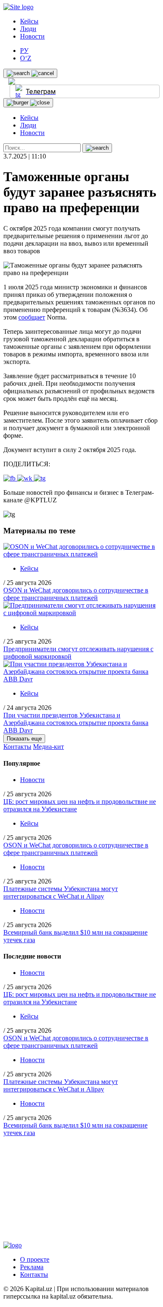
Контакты (17, 746)
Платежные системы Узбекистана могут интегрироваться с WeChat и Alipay (60, 892)
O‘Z (25, 58)
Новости (32, 36)
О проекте (34, 1259)
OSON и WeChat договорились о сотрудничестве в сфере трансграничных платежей (75, 594)
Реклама (31, 1267)
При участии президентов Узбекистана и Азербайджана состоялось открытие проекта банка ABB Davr (75, 723)
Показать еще (24, 738)
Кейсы (29, 21)
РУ (24, 50)
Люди (28, 28)
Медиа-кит (48, 746)
